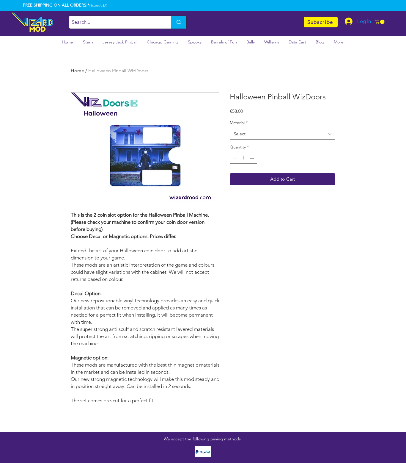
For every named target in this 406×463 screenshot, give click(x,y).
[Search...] (178, 22)
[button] (380, 22)
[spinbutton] (243, 158)
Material (239, 122)
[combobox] (282, 134)
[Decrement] (234, 158)
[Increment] (252, 158)
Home (77, 70)
